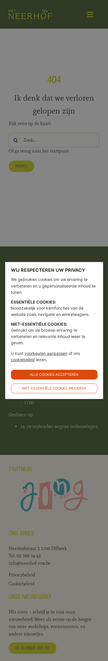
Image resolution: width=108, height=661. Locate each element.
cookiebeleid (23, 359)
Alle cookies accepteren (54, 374)
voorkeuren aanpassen (45, 353)
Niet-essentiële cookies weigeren (54, 388)
